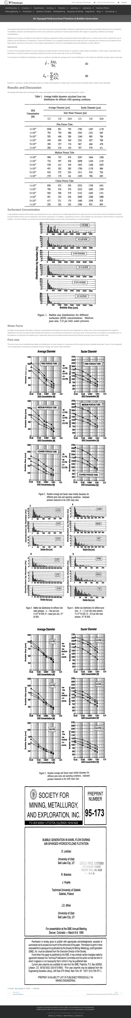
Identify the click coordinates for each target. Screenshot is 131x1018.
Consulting (109, 11)
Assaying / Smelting (75, 11)
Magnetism (90, 11)
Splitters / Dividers (43, 11)
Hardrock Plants (102, 8)
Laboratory (87, 8)
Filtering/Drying (11, 11)
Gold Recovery (11, 8)
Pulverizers (27, 11)
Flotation (62, 8)
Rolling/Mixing (59, 11)
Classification (39, 8)
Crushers (25, 8)
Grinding (50, 8)
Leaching (74, 8)
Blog (99, 11)
